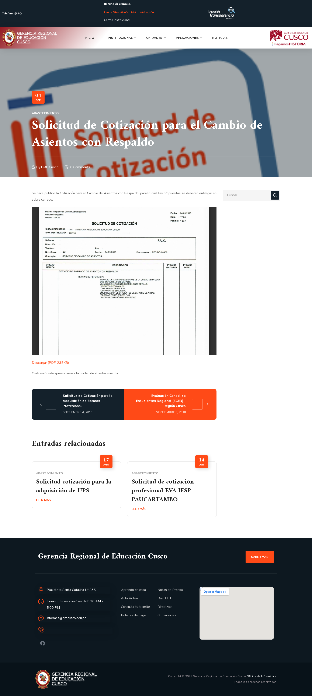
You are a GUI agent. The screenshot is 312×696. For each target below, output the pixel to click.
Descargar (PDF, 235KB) (50, 362)
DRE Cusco (49, 167)
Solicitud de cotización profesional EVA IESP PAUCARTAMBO (163, 490)
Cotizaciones (166, 615)
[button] (260, 557)
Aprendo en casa (133, 590)
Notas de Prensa (170, 590)
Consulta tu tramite (135, 606)
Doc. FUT (164, 598)
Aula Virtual (130, 598)
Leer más (43, 500)
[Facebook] (42, 643)
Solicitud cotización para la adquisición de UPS (73, 486)
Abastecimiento (45, 113)
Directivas (164, 606)
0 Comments (80, 167)
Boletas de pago (133, 615)
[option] (76, 484)
